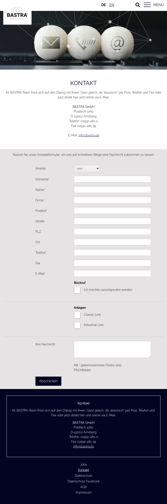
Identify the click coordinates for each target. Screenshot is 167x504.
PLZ (38, 231)
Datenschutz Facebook (84, 481)
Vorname (42, 179)
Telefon (42, 252)
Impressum (84, 492)
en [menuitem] (111, 5)
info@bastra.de (88, 135)
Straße (39, 221)
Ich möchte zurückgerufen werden (108, 289)
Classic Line (92, 314)
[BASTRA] (17, 18)
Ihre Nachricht (45, 344)
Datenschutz (83, 475)
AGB (83, 487)
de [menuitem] (103, 5)
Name (42, 190)
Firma (42, 200)
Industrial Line (94, 325)
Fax (37, 263)
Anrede (40, 168)
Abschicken (48, 381)
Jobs (83, 464)
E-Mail (42, 273)
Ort (37, 242)
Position (42, 211)
